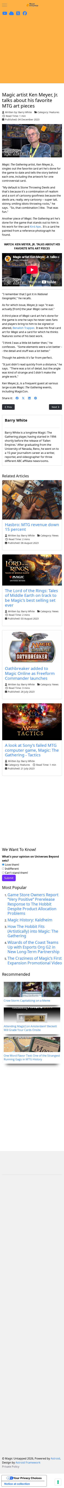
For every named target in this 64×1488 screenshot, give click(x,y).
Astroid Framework (28, 1462)
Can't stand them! (16, 873)
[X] (23, 398)
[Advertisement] (32, 50)
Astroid (55, 1458)
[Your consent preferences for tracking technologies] (58, 1482)
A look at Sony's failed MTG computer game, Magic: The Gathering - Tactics (32, 750)
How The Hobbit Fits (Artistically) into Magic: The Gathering (33, 931)
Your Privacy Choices (27, 1478)
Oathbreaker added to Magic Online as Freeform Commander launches (30, 673)
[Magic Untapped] (32, 5)
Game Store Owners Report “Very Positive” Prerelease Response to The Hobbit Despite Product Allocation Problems (33, 904)
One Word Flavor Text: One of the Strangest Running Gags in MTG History (32, 1057)
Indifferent (11, 869)
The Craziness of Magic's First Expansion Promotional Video (35, 960)
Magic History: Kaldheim (30, 920)
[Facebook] (17, 398)
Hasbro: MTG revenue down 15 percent (32, 527)
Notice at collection (17, 1483)
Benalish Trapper (23, 328)
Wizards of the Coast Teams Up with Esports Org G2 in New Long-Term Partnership (33, 947)
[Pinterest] (35, 398)
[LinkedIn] (29, 398)
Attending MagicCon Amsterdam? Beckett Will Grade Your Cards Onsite (30, 1028)
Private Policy (10, 1466)
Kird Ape (35, 226)
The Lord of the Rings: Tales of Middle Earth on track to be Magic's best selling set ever (31, 598)
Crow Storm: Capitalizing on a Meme (27, 1000)
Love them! (11, 864)
